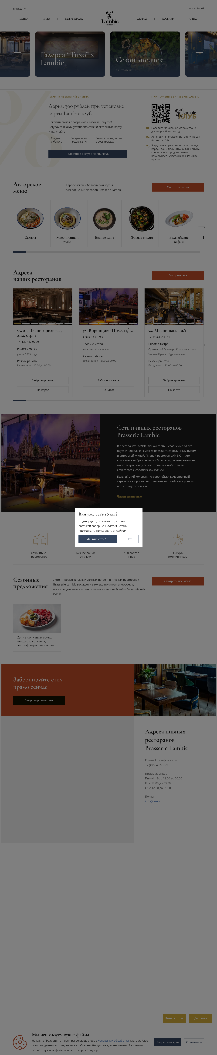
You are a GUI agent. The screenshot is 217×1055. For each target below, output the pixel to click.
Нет (129, 539)
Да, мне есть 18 (97, 539)
